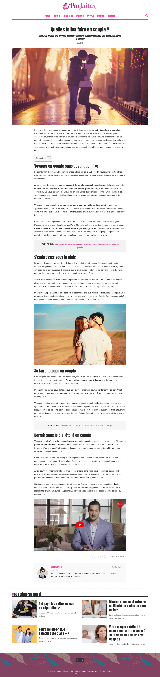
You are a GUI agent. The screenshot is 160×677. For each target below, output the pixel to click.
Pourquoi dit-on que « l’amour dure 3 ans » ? (54, 631)
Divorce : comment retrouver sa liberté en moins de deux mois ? (128, 605)
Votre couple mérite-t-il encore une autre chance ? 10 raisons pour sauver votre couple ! (128, 633)
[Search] (146, 15)
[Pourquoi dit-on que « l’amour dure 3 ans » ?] (24, 634)
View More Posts (116, 567)
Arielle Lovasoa (56, 567)
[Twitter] (82, 660)
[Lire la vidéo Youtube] (80, 525)
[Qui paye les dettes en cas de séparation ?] (24, 609)
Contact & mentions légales (80, 674)
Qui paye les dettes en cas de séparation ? (56, 605)
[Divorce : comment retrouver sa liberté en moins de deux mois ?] (94, 609)
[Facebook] (78, 660)
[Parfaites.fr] (80, 6)
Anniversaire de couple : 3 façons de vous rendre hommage (86, 425)
